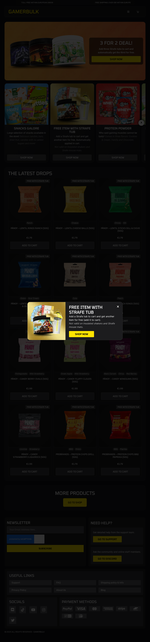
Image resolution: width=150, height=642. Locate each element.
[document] (75, 321)
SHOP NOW (81, 334)
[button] (118, 306)
